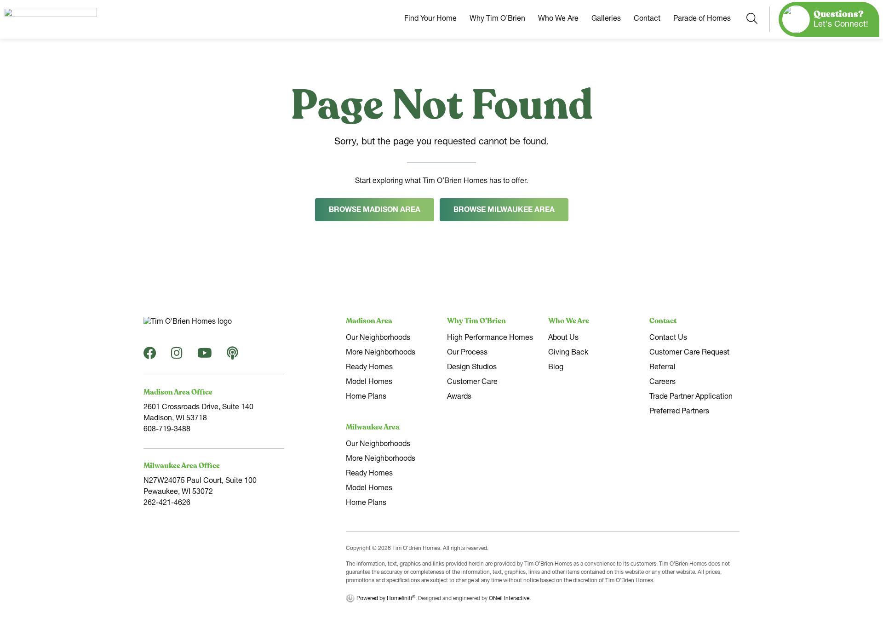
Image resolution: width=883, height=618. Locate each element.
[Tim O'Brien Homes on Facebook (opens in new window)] (149, 356)
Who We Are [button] (558, 19)
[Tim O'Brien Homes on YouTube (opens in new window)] (204, 356)
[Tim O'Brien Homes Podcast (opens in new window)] (232, 356)
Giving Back (568, 353)
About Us (563, 338)
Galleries (606, 19)
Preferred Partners (679, 412)
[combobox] (752, 19)
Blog (555, 368)
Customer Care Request (689, 353)
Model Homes (369, 382)
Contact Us (668, 338)
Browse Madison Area (374, 210)
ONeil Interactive (509, 598)
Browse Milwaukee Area (504, 210)
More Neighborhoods (380, 353)
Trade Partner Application (691, 397)
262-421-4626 (166, 503)
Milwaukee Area (373, 427)
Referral (662, 368)
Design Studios (472, 368)
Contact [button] (647, 19)
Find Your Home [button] (430, 19)
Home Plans (366, 397)
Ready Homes (369, 368)
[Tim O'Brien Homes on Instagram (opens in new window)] (177, 356)
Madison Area (369, 321)
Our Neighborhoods (378, 338)
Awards (459, 397)
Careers (662, 382)
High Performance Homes (490, 338)
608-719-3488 (166, 430)
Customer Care (472, 382)
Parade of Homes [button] (702, 19)
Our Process (467, 353)
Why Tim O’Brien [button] (497, 19)
